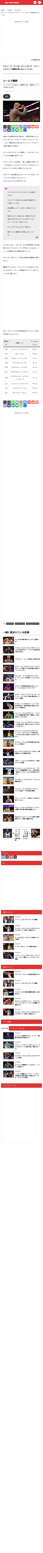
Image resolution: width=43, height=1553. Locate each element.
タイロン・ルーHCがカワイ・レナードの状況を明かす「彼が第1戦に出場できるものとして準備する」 (27, 705)
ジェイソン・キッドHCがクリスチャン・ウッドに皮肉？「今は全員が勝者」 (27, 790)
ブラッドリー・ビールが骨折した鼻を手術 (27, 659)
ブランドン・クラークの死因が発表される (27, 974)
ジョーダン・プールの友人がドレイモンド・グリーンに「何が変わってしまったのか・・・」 (27, 677)
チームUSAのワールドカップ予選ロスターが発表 (27, 938)
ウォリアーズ (10, 623)
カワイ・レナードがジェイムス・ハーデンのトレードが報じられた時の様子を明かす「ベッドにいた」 (27, 668)
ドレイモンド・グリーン (33, 623)
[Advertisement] (21, 37)
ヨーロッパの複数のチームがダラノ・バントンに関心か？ (27, 1066)
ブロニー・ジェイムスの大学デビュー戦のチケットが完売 (27, 762)
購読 (6, 96)
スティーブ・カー (20, 623)
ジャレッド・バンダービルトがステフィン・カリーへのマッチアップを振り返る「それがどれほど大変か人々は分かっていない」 (27, 733)
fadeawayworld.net (10, 181)
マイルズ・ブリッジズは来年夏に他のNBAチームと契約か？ (27, 743)
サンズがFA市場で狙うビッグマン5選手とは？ (27, 640)
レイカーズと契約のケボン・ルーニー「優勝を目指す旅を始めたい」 (27, 1036)
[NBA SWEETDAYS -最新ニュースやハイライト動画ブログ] (12, 2)
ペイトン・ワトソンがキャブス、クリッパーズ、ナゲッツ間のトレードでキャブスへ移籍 (27, 957)
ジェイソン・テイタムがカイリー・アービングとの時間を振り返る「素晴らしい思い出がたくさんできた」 (27, 715)
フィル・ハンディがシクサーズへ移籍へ (26, 919)
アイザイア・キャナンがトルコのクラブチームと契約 (27, 1056)
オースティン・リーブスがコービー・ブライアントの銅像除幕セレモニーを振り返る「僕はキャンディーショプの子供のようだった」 (27, 771)
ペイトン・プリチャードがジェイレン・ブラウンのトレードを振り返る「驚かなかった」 (27, 1046)
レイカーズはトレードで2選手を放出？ (26, 946)
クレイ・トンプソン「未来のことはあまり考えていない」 (27, 799)
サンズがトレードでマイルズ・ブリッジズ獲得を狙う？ (27, 780)
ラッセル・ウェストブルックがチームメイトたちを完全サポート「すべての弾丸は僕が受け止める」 (27, 650)
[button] (35, 2)
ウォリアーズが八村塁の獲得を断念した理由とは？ (27, 993)
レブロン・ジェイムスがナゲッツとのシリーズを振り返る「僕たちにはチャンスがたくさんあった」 (27, 724)
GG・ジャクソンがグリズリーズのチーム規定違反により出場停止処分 (27, 752)
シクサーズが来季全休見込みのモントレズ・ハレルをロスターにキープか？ (26, 687)
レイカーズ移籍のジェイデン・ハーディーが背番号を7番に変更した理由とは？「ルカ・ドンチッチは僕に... (27, 1075)
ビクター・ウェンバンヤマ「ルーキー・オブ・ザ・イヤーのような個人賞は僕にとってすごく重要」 (27, 696)
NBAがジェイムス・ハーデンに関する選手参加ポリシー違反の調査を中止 (27, 818)
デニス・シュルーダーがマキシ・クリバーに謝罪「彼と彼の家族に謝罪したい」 (27, 808)
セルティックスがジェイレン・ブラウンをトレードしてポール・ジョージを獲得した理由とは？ (27, 1003)
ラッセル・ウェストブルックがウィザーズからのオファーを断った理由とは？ (27, 929)
